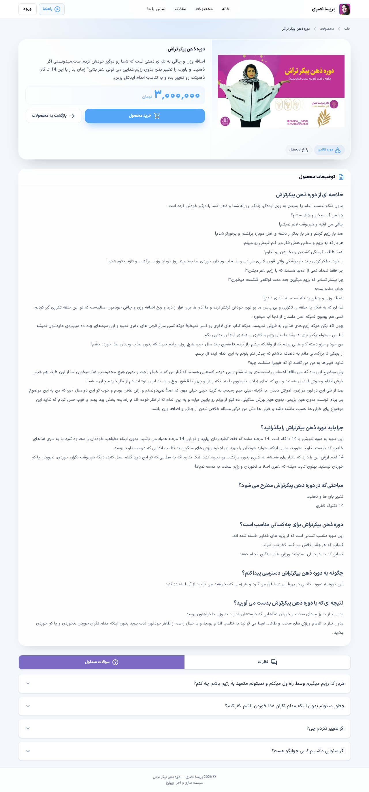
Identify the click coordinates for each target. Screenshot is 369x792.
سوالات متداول (102, 662)
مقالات (180, 9)
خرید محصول (145, 116)
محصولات (327, 29)
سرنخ (170, 782)
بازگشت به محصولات (54, 116)
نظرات (267, 662)
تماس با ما (156, 9)
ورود (27, 9)
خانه (347, 29)
